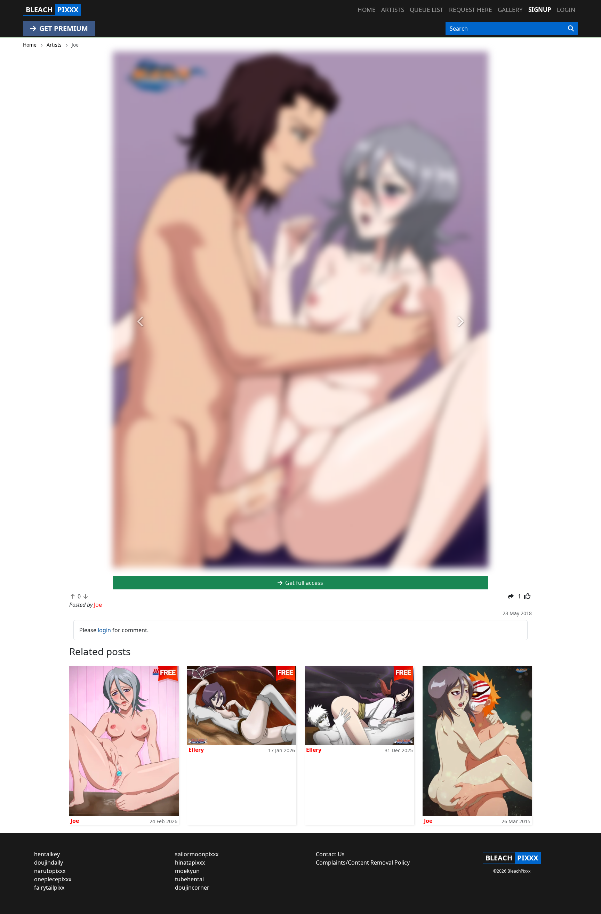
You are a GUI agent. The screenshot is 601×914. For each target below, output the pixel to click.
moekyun (187, 871)
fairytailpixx (49, 887)
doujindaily (48, 862)
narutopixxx (49, 871)
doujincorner (192, 887)
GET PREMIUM (63, 28)
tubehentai (189, 879)
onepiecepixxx (52, 879)
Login (566, 10)
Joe (75, 821)
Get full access (303, 583)
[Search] (571, 28)
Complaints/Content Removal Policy (363, 862)
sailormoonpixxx (196, 854)
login (104, 630)
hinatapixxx (190, 862)
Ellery (196, 750)
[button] (141, 321)
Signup (539, 10)
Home (367, 10)
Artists (392, 10)
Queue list (426, 10)
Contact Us (330, 854)
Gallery (510, 10)
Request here (470, 10)
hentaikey (47, 854)
